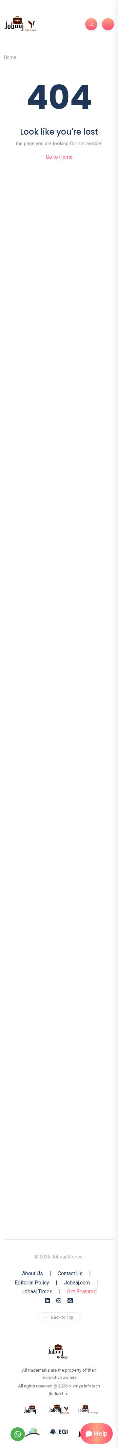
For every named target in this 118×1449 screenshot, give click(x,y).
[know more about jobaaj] (30, 1409)
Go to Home (59, 157)
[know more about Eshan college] (59, 1431)
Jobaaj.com (77, 1283)
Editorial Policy (32, 1283)
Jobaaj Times (37, 1291)
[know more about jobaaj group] (58, 1351)
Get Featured (82, 1291)
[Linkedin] (47, 1301)
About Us (32, 1273)
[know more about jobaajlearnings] (87, 1409)
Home (10, 57)
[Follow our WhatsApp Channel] (17, 1434)
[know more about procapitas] (33, 1431)
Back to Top (62, 1317)
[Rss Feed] (70, 1301)
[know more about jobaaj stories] (59, 1409)
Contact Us (70, 1273)
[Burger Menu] (108, 24)
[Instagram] (58, 1301)
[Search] (91, 24)
